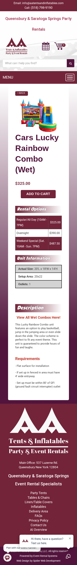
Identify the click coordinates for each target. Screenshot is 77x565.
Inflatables (38, 506)
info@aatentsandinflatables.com (43, 3)
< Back (21, 93)
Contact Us (38, 525)
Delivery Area (38, 511)
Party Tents (38, 493)
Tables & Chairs (39, 497)
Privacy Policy (38, 520)
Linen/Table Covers (38, 502)
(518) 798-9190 (41, 7)
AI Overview (38, 529)
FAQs (38, 516)
